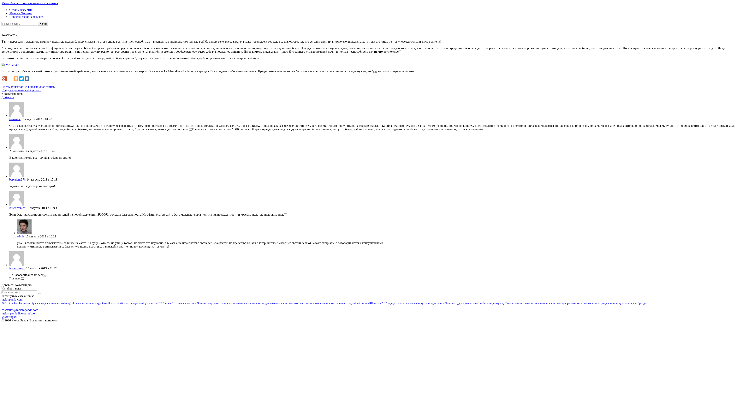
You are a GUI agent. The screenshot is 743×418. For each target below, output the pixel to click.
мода (322, 303)
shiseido (76, 303)
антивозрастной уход (138, 303)
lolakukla (15, 119)
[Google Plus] (4, 78)
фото (534, 303)
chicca (10, 303)
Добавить (8, 97)
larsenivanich (17, 208)
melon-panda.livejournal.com (19, 313)
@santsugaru (9, 317)
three (105, 303)
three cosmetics (116, 303)
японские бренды (636, 303)
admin (21, 236)
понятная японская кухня (412, 303)
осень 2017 (380, 303)
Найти (43, 23)
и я (230, 303)
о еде (350, 303)
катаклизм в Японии (245, 303)
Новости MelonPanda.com (26, 16)
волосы (182, 303)
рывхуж (496, 303)
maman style (29, 303)
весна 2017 (157, 303)
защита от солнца (217, 303)
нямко (342, 303)
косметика (287, 303)
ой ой (357, 303)
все (4, 303)
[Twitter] (21, 78)
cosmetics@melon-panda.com (20, 310)
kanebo (18, 303)
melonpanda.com (12, 299)
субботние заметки (513, 303)
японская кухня (617, 303)
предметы (433, 303)
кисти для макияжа (269, 303)
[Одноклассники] (16, 78)
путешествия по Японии (477, 303)
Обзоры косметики (21, 9)
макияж (314, 303)
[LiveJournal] (10, 78)
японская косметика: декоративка (557, 303)
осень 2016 (367, 303)
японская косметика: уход (592, 303)
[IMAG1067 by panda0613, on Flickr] (10, 64)
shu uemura (88, 303)
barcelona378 (17, 179)
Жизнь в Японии (20, 13)
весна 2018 (170, 303)
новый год (332, 303)
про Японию (447, 303)
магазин (304, 303)
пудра (459, 303)
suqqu (98, 303)
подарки (392, 303)
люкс (296, 303)
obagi (68, 303)
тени (527, 303)
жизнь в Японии (196, 303)
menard (60, 303)
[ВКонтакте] (27, 78)
